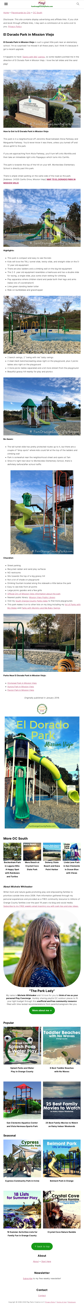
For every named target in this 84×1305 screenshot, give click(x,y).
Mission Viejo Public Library (42, 597)
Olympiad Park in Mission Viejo (22, 683)
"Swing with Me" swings (33, 57)
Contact (42, 1295)
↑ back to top (42, 1246)
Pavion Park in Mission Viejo (20, 690)
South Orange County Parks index (32, 601)
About (36, 1261)
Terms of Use (61, 1302)
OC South (37, 12)
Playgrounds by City (21, 12)
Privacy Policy (14, 26)
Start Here (46, 1261)
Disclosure (72, 1302)
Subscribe (27, 1278)
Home (6, 12)
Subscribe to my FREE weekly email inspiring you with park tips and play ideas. (41, 906)
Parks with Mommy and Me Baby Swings (41, 608)
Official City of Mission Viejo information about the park (33, 594)
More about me (40, 1010)
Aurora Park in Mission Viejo (20, 686)
